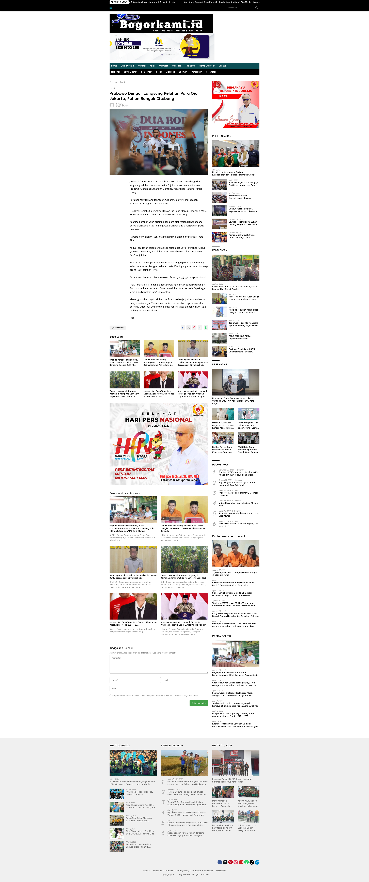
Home (114, 66)
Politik (152, 66)
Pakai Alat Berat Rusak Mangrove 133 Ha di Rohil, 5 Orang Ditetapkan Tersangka (253, 2)
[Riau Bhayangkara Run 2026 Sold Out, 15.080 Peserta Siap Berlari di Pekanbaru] (117, 833)
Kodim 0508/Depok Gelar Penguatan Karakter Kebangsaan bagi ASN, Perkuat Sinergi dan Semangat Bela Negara (248, 803)
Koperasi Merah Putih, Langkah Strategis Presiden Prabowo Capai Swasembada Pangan (192, 394)
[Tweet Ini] (188, 327)
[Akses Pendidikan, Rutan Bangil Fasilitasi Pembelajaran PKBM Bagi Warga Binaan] (219, 298)
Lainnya (222, 66)
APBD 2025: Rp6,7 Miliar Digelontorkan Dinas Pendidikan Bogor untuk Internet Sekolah (240, 337)
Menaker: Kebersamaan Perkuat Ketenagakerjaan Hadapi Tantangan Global (233, 173)
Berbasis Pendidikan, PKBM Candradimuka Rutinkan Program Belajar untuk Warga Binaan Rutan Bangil (243, 350)
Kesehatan (211, 72)
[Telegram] (257, 862)
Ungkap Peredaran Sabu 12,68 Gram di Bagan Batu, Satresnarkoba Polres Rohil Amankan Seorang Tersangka (234, 625)
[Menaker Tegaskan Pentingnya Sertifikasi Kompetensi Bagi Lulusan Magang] (219, 184)
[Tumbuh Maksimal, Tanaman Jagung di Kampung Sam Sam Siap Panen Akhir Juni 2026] (125, 380)
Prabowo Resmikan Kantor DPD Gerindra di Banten (238, 494)
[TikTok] (252, 862)
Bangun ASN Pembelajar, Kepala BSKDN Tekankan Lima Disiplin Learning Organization (243, 210)
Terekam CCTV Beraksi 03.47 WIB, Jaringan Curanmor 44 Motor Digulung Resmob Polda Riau (233, 604)
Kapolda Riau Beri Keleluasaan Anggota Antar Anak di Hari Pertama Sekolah (243, 311)
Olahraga (176, 66)
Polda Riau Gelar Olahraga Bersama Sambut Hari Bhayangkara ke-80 (139, 819)
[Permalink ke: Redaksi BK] (112, 104)
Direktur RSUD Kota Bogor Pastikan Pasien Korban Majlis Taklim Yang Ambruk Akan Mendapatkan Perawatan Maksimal (223, 425)
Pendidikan (197, 72)
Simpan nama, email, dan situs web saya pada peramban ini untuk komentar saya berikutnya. (155, 695)
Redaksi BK (120, 104)
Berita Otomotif (207, 66)
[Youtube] (241, 862)
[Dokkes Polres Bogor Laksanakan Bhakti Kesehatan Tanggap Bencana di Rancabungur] (223, 438)
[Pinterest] (230, 862)
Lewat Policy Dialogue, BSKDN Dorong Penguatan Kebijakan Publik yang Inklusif (243, 223)
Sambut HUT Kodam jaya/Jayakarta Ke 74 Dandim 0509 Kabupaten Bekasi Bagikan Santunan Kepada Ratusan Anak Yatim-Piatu (239, 473)
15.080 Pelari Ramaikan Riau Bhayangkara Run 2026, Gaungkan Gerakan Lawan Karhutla (132, 782)
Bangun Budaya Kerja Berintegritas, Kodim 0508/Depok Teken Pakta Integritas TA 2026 (223, 828)
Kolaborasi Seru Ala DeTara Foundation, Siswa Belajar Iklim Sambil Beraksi (234, 287)
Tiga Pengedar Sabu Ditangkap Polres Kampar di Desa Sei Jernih (237, 483)
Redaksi (169, 870)
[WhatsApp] (246, 862)
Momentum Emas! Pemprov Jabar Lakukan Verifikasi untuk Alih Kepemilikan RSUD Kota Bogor (233, 401)
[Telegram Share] (200, 327)
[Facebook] (220, 862)
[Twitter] (225, 862)
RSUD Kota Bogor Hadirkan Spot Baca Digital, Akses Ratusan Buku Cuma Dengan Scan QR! (248, 450)
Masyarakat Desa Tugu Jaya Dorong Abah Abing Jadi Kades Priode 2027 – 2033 (159, 394)
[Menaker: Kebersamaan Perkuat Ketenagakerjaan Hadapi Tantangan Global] (235, 153)
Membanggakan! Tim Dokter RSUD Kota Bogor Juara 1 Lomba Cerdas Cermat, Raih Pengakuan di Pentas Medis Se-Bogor (248, 425)
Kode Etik (157, 870)
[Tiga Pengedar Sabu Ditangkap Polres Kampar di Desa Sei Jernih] (235, 553)
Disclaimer (221, 870)
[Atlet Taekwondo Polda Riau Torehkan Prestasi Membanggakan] (117, 794)
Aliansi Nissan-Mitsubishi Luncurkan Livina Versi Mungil (238, 514)
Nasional (115, 72)
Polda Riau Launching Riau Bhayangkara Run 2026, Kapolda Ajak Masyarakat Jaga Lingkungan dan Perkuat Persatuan (140, 845)
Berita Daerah (130, 72)
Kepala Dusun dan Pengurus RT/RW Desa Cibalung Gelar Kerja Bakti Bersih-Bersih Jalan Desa (187, 824)
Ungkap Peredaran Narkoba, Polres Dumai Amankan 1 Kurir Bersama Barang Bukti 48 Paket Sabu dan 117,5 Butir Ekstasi (124, 362)
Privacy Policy (182, 870)
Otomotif (163, 66)
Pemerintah (146, 72)
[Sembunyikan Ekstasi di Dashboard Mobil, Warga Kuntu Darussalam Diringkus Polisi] (193, 348)
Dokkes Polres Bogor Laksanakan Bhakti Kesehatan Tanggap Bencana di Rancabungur (222, 450)
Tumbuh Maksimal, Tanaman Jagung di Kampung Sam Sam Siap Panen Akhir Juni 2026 (124, 394)
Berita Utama (127, 66)
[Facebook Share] (183, 327)
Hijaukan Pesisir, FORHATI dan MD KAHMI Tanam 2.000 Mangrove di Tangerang (186, 813)
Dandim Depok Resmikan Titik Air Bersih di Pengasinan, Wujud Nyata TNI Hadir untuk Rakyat (222, 803)
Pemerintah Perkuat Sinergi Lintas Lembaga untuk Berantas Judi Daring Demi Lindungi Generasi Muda (242, 236)
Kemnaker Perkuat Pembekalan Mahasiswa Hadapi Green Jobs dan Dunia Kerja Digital (243, 197)
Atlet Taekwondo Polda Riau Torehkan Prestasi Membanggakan (139, 793)
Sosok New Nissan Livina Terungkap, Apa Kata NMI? (238, 525)
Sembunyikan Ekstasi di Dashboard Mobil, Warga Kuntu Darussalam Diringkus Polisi (193, 362)
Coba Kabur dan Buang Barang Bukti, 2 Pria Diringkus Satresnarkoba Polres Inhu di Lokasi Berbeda (158, 362)
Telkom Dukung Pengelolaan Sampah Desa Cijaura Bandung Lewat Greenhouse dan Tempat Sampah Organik (187, 793)
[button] (256, 7)
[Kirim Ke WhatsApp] (206, 327)
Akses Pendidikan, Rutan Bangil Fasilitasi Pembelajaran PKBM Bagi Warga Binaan (244, 298)
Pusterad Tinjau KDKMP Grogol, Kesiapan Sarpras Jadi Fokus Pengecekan (232, 780)
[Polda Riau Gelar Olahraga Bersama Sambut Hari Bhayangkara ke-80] (117, 820)
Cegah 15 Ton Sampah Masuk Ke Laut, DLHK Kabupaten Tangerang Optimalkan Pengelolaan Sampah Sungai (187, 803)
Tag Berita (190, 66)
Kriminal (142, 66)
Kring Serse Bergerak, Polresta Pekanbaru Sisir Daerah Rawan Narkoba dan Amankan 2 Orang (235, 614)
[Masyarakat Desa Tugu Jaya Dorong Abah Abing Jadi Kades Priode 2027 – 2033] (159, 380)
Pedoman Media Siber (202, 870)
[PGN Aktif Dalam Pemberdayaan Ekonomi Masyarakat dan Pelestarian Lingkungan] (184, 763)
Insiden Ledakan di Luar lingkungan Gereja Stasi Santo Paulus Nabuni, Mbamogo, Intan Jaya (248, 828)
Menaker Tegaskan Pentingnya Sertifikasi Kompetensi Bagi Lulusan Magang (243, 183)
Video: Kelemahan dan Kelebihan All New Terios (238, 504)
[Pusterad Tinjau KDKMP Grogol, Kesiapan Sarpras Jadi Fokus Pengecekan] (235, 763)
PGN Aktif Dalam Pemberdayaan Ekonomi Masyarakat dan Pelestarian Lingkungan (187, 782)
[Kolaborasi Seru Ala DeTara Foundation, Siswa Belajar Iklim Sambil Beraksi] (235, 268)
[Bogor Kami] (161, 23)
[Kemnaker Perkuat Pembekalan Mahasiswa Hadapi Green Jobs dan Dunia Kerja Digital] (219, 197)
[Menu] (111, 7)
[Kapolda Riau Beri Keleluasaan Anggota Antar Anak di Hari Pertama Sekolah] (219, 312)
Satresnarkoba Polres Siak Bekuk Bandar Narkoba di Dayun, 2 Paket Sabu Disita (232, 594)
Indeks (120, 7)
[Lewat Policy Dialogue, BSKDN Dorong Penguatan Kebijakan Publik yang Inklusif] (219, 224)
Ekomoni (183, 72)
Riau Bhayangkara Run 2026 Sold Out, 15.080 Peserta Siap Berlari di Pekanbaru (140, 832)
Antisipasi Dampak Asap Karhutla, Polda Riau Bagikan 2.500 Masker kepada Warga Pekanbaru (155, 2)
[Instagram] (236, 862)
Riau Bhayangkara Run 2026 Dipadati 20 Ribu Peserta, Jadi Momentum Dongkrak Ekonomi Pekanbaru (141, 806)
